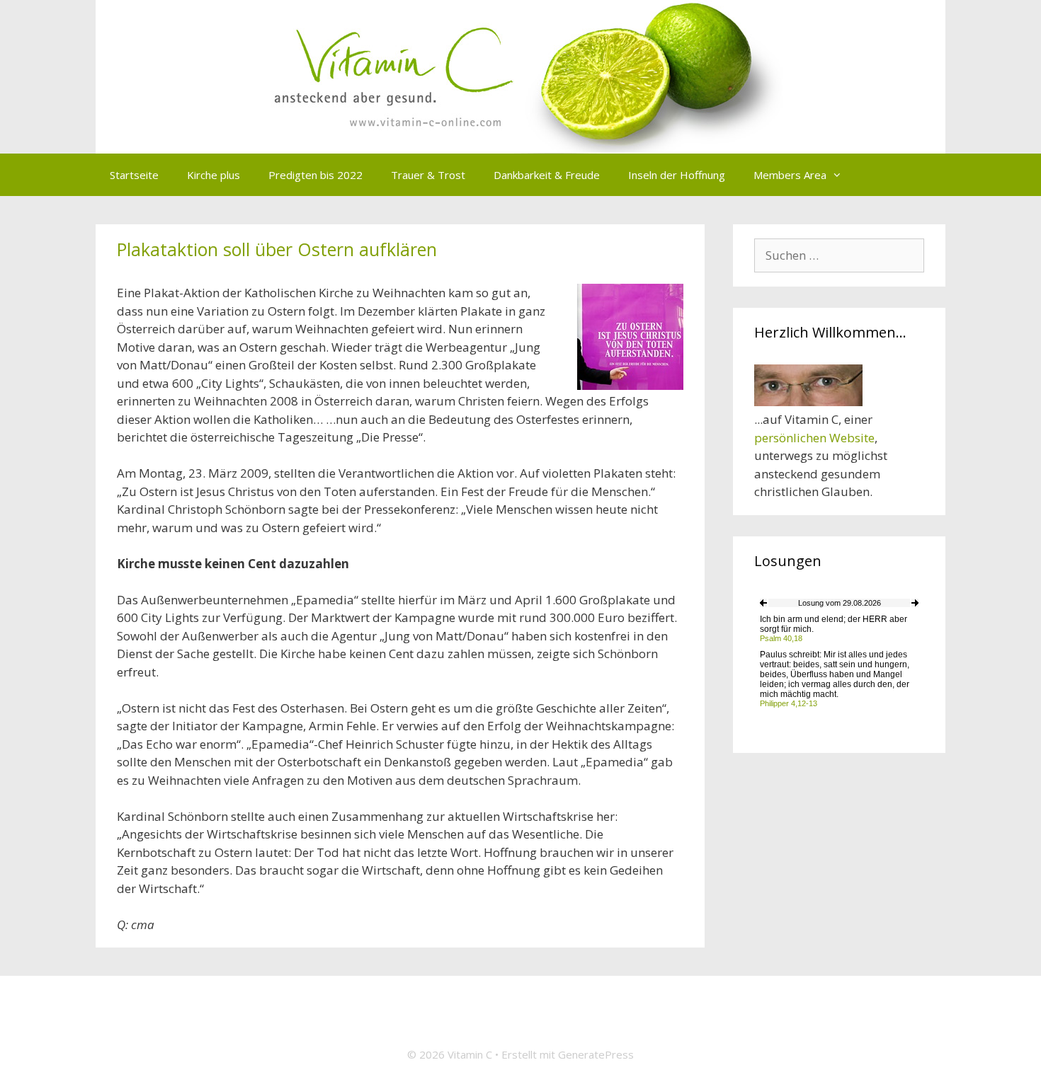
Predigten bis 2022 (315, 175)
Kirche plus (213, 175)
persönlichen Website (814, 438)
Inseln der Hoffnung (676, 175)
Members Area (789, 175)
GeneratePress (596, 1054)
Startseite (134, 175)
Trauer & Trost (428, 175)
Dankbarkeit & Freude (547, 175)
